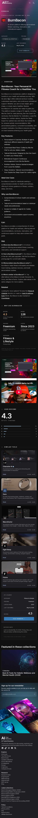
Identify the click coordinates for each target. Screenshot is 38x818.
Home (3, 9)
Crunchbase (5, 298)
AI (9, 99)
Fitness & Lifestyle (24, 9)
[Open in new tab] (35, 50)
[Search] (29, 3)
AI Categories (11, 9)
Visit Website (24, 50)
